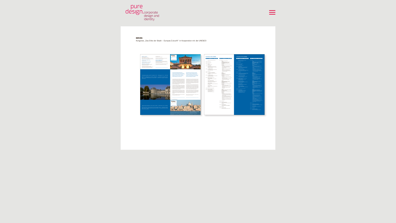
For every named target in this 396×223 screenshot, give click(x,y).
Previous (124, 83)
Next (272, 83)
